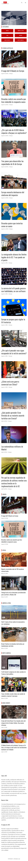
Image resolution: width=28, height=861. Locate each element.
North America (21, 40)
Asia (7, 35)
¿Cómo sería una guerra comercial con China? (10, 383)
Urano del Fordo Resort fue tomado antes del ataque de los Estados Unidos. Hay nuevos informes (13, 723)
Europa (20, 35)
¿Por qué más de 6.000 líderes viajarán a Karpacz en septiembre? (14, 131)
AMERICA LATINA (6, 603)
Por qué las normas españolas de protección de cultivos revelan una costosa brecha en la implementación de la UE (14, 482)
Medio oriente (6, 703)
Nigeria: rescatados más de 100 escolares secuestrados (12, 570)
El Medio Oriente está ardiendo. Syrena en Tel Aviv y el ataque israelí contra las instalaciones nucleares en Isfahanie (14, 747)
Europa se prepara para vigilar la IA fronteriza (13, 321)
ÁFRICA (4, 550)
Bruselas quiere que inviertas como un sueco (12, 225)
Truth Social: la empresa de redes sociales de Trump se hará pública (13, 673)
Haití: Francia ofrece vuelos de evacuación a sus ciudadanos (13, 623)
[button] (22, 3)
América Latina (21, 30)
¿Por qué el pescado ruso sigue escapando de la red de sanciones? (14, 352)
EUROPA (4, 494)
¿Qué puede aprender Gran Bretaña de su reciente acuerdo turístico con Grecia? (12, 415)
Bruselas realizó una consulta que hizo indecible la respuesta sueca (13, 100)
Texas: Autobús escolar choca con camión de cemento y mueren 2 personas (13, 695)
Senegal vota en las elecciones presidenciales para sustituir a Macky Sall (13, 593)
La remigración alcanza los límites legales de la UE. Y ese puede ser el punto (14, 257)
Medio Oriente (7, 40)
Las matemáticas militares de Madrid (12, 448)
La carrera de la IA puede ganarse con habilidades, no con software (13, 290)
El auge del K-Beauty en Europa (12, 70)
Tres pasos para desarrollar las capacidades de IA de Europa (12, 163)
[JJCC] (5, 3)
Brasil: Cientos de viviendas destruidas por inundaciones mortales (12, 645)
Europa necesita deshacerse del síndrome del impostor (12, 194)
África (7, 30)
